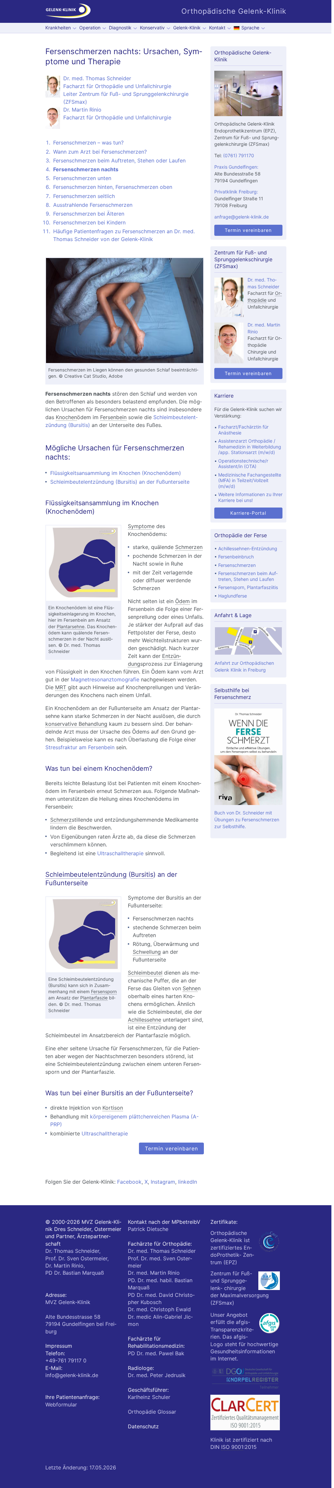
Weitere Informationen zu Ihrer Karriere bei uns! (250, 497)
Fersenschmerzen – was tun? (88, 142)
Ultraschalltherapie (120, 853)
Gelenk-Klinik (187, 27)
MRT (60, 687)
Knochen (66, 417)
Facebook (129, 1181)
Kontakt (217, 27)
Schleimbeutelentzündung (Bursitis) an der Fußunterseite (120, 481)
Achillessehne (144, 1019)
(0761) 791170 (238, 155)
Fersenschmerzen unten (82, 178)
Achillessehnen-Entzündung (247, 548)
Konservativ (152, 27)
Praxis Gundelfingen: (236, 167)
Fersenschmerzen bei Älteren (88, 213)
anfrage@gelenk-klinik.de (241, 217)
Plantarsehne (70, 626)
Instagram (163, 1181)
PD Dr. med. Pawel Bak (156, 1353)
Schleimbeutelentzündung (86, 874)
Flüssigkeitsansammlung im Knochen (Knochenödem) (115, 473)
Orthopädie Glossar (152, 1411)
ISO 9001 (232, 1447)
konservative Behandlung (76, 724)
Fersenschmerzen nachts (85, 169)
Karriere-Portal (248, 513)
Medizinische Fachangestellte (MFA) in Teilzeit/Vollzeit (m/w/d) (249, 480)
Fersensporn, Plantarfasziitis (248, 587)
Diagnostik (120, 27)
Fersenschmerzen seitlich (84, 196)
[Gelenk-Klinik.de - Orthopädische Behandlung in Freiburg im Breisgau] (68, 11)
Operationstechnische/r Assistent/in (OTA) (243, 463)
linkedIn (187, 1181)
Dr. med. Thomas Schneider (162, 1251)
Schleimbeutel (145, 972)
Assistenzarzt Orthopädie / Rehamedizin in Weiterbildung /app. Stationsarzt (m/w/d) (249, 446)
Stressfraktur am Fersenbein (79, 747)
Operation (89, 27)
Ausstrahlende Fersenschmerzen (92, 205)
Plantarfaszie (94, 997)
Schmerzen (189, 547)
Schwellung (147, 952)
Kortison (112, 1107)
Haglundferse (232, 596)
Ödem (182, 601)
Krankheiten (58, 27)
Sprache (250, 27)
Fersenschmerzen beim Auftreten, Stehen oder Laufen (119, 160)
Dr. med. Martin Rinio (154, 1272)
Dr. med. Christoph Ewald (159, 1309)
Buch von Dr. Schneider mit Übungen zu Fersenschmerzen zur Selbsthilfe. (246, 819)
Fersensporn (104, 991)
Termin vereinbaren (171, 1148)
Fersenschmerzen (237, 565)
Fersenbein (113, 417)
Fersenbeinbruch (236, 556)
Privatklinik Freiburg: (236, 191)
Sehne (190, 988)
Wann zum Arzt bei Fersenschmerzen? (100, 151)
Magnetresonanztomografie (105, 679)
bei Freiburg (80, 1324)
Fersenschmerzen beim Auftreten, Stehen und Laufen (248, 576)
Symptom (140, 526)
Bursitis (142, 874)
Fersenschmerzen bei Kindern (89, 222)
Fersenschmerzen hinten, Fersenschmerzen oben (112, 187)
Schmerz (61, 819)
